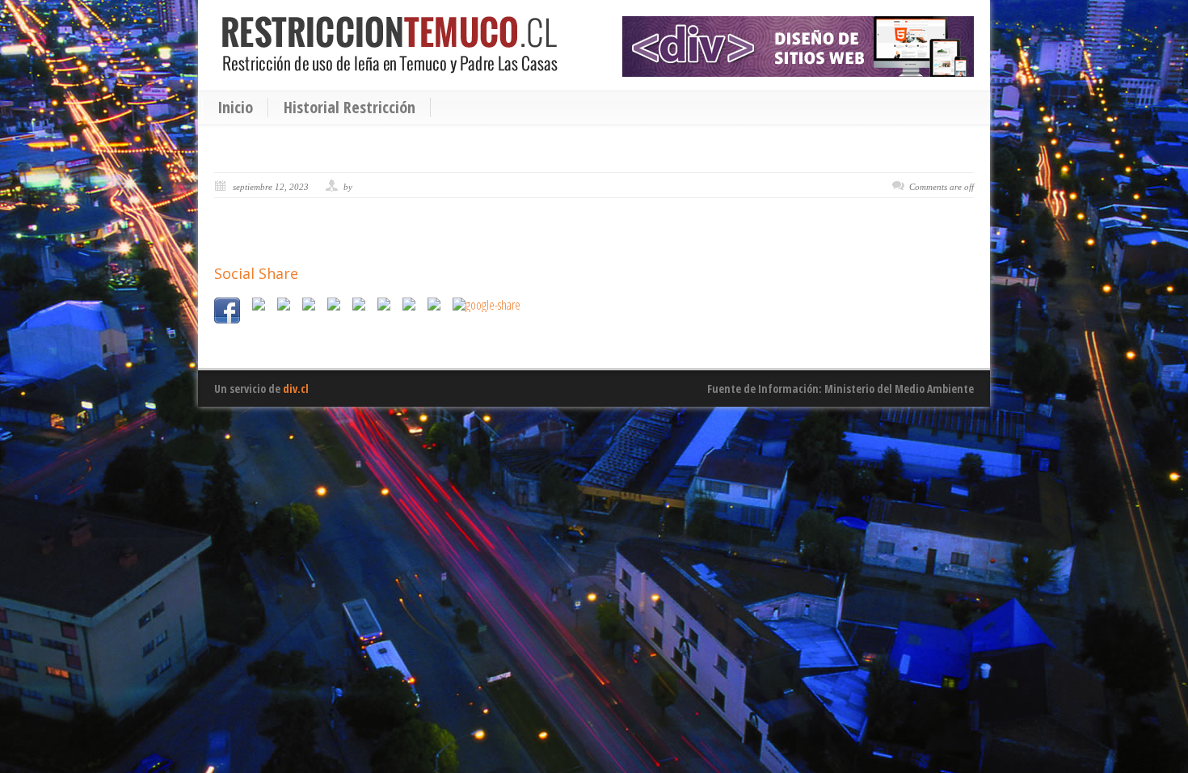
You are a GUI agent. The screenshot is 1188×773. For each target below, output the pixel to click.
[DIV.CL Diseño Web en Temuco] (798, 46)
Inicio (235, 107)
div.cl (296, 388)
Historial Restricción (349, 107)
